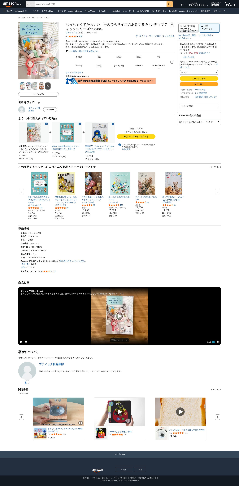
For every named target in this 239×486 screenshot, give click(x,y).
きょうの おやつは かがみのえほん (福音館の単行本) (65, 429)
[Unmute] (218, 341)
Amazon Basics (75, 11)
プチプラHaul (47, 11)
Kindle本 (173, 11)
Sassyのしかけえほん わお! (120, 431)
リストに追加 (187, 106)
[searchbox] (101, 4)
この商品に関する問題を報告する (83, 51)
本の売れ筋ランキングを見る (72, 261)
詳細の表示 (126, 149)
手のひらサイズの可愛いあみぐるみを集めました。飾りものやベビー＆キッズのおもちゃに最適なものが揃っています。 (73, 293)
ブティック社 (71, 32)
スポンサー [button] (22, 393)
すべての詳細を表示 (74, 72)
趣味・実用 (26, 17)
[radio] (188, 28)
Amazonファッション (188, 11)
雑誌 (23, 267)
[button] (7, 11)
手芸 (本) (25, 264)
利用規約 (86, 478)
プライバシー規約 (98, 478)
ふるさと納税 (143, 11)
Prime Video (90, 11)
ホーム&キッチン (159, 11)
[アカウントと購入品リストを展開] (207, 5)
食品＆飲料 (206, 11)
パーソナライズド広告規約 (117, 478)
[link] (26, 158)
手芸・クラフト (38, 17)
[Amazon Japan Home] (97, 471)
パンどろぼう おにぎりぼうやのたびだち (187, 430)
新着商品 (116, 11)
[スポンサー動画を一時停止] (80, 423)
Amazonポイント (22, 11)
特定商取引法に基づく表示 (148, 478)
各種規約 (132, 478)
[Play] (20, 342)
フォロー (50, 109)
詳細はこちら (205, 53)
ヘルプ (36, 11)
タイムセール (104, 11)
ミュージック (129, 11)
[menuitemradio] (213, 342)
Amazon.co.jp (200, 90)
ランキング (61, 11)
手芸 (47, 17)
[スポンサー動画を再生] (119, 412)
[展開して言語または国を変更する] (184, 5)
